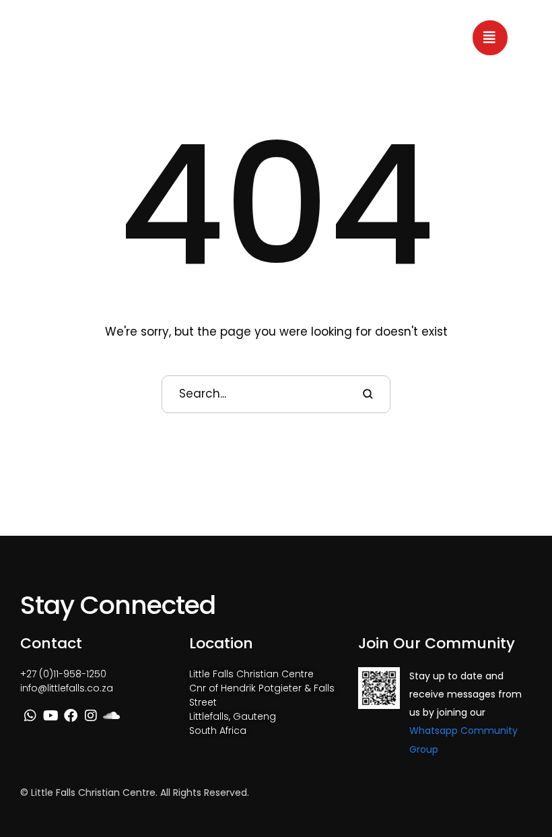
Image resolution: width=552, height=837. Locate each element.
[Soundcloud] (111, 715)
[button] (490, 37)
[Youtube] (50, 715)
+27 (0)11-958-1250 (63, 674)
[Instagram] (91, 715)
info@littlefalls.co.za (66, 688)
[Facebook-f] (70, 715)
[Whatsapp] (30, 715)
